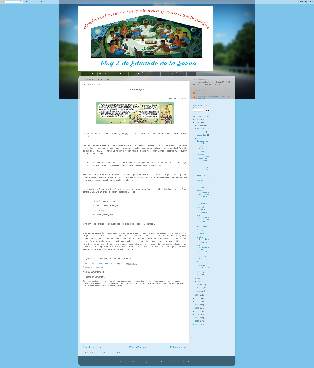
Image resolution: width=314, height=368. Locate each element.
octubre (200, 132)
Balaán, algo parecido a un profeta (203, 232)
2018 (197, 314)
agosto (200, 138)
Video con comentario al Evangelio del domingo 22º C (203, 168)
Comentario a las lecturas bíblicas (112, 74)
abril (199, 281)
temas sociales (168, 74)
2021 (197, 305)
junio (199, 275)
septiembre (201, 135)
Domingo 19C (202, 242)
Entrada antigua (178, 347)
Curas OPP (135, 74)
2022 (197, 302)
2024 (197, 295)
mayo (199, 278)
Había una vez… (203, 226)
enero (199, 291)
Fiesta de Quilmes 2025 (203, 203)
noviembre (201, 128)
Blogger (191, 362)
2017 (197, 318)
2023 (197, 298)
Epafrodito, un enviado (202, 142)
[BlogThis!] (129, 264)
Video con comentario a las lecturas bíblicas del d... (203, 249)
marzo (200, 285)
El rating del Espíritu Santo (203, 238)
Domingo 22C (202, 151)
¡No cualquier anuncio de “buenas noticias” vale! (203, 265)
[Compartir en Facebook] (134, 264)
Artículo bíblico (89, 74)
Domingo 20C (202, 212)
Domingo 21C (202, 187)
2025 (197, 122)
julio (199, 272)
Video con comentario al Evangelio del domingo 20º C (203, 219)
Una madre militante (201, 208)
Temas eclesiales (151, 74)
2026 (197, 119)
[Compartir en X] (131, 264)
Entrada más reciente (94, 347)
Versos (181, 74)
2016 (197, 321)
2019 (197, 311)
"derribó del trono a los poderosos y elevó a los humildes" (212, 98)
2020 (197, 308)
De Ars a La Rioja (201, 257)
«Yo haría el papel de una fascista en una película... (203, 158)
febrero (200, 288)
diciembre (201, 125)
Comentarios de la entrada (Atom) (107, 352)
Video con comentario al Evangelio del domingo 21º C (203, 195)
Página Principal (137, 347)
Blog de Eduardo (201, 93)
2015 (197, 324)
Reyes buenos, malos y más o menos (203, 182)
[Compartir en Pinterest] (136, 264)
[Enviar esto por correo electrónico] (127, 264)
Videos (191, 74)
